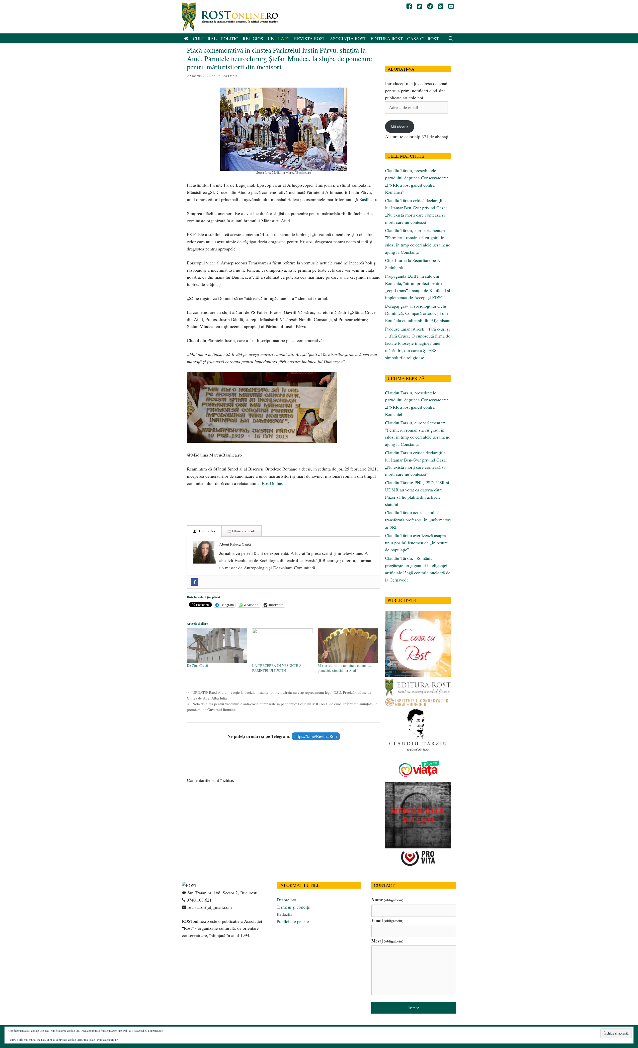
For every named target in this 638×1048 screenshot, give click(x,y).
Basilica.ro (369, 199)
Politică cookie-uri (107, 1040)
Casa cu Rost (423, 38)
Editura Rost (387, 38)
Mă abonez (399, 126)
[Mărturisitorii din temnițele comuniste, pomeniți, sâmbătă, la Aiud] (348, 645)
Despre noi (286, 900)
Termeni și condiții (294, 907)
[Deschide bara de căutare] (451, 38)
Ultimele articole (243, 531)
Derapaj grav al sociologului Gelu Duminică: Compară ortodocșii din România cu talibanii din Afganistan (417, 313)
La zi (284, 38)
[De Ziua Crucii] (217, 645)
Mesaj (387, 940)
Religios (253, 38)
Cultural (205, 38)
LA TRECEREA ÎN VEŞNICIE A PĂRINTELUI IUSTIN (277, 668)
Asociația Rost (348, 38)
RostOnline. (272, 483)
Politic (229, 38)
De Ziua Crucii (197, 665)
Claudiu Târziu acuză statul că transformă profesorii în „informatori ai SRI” (418, 519)
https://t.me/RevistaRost (315, 736)
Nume (387, 899)
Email (387, 920)
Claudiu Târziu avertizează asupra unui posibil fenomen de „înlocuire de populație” (416, 542)
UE (271, 38)
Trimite (413, 1007)
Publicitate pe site (293, 921)
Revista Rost (309, 38)
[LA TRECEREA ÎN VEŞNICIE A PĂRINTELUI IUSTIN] (282, 645)
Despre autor (205, 531)
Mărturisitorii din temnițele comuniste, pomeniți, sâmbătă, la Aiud (345, 668)
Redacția (284, 914)
